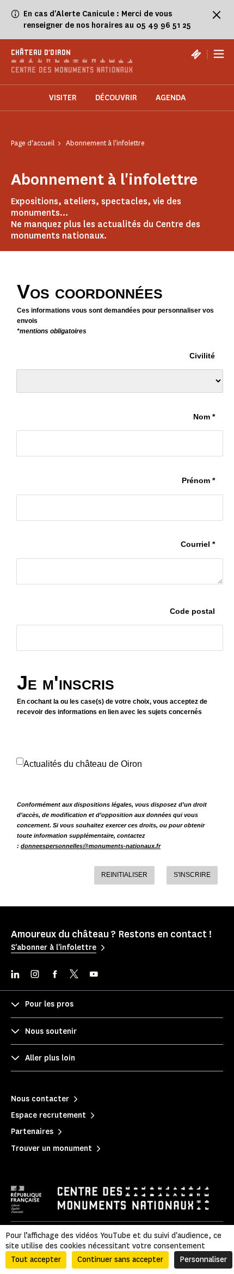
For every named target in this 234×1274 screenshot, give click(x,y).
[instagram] (34, 975)
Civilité (202, 355)
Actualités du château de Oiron (82, 764)
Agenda (171, 98)
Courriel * (198, 544)
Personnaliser (203, 1259)
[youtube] (93, 975)
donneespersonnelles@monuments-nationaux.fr (91, 846)
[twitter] (74, 975)
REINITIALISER (124, 875)
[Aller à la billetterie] (195, 53)
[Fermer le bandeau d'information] (216, 14)
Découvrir (116, 98)
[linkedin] (15, 975)
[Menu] (219, 54)
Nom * (204, 416)
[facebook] (54, 975)
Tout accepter (36, 1259)
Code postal (192, 611)
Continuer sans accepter (120, 1259)
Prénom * (198, 480)
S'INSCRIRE (192, 875)
